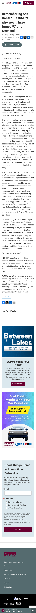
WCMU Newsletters (15, 508)
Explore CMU (8, 587)
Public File (7, 578)
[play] (3, 611)
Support (6, 583)
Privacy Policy (8, 570)
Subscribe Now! (18, 384)
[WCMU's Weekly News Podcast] (18, 341)
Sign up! (18, 529)
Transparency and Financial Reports (15, 574)
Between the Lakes (15, 502)
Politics (6, 297)
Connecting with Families (17, 505)
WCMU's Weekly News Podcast (18, 363)
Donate (29, 3)
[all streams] (33, 610)
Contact (6, 566)
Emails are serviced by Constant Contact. (18, 522)
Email (6, 489)
